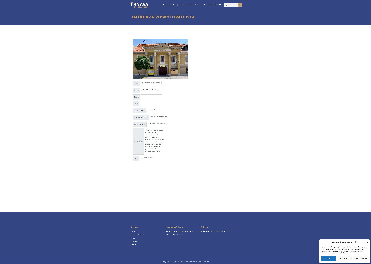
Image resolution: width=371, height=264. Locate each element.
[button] (367, 242)
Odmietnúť (344, 258)
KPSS (197, 5)
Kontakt (217, 5)
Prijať (328, 258)
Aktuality (166, 5)
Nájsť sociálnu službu (182, 5)
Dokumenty (207, 5)
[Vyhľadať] (240, 5)
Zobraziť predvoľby (360, 258)
